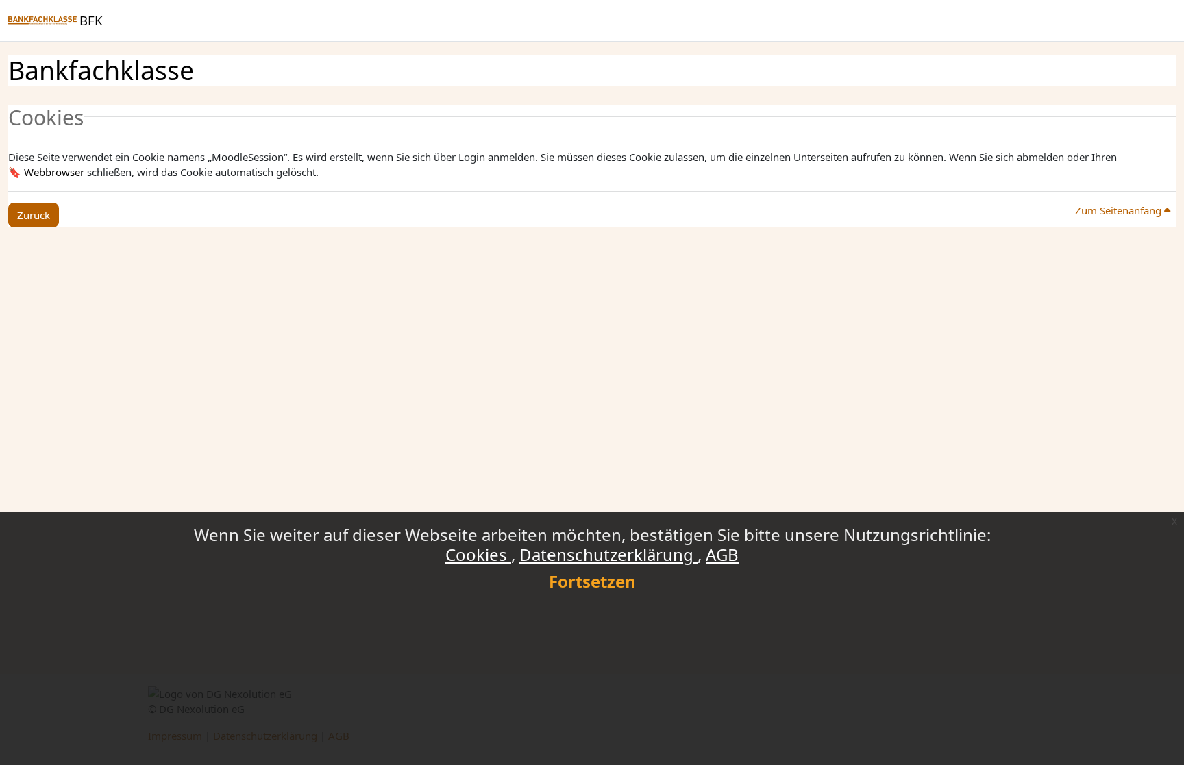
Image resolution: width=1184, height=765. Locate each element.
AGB (722, 554)
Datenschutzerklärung (608, 554)
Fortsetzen (592, 581)
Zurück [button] (33, 215)
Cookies (478, 554)
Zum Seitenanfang (1119, 210)
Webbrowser (54, 172)
